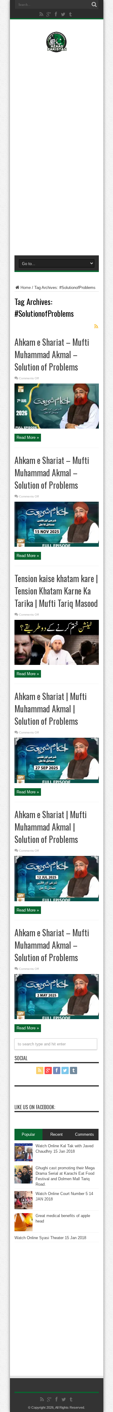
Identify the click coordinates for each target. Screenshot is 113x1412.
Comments (84, 1134)
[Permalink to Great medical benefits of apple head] (23, 1230)
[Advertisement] (56, 96)
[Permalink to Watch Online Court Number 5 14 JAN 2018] (23, 1208)
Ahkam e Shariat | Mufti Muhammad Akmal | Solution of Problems (50, 708)
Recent (56, 1134)
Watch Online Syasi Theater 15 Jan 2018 (50, 1238)
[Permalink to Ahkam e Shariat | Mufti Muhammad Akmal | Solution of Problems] (56, 781)
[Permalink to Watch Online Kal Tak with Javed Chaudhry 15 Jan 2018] (23, 1160)
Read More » (28, 437)
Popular (28, 1134)
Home (25, 287)
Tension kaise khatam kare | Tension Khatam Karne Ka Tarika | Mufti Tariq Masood (56, 590)
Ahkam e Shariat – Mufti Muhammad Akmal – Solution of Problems (51, 354)
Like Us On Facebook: (34, 1107)
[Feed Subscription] (96, 326)
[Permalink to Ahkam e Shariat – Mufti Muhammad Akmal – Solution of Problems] (56, 427)
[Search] (94, 4)
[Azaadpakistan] (56, 48)
